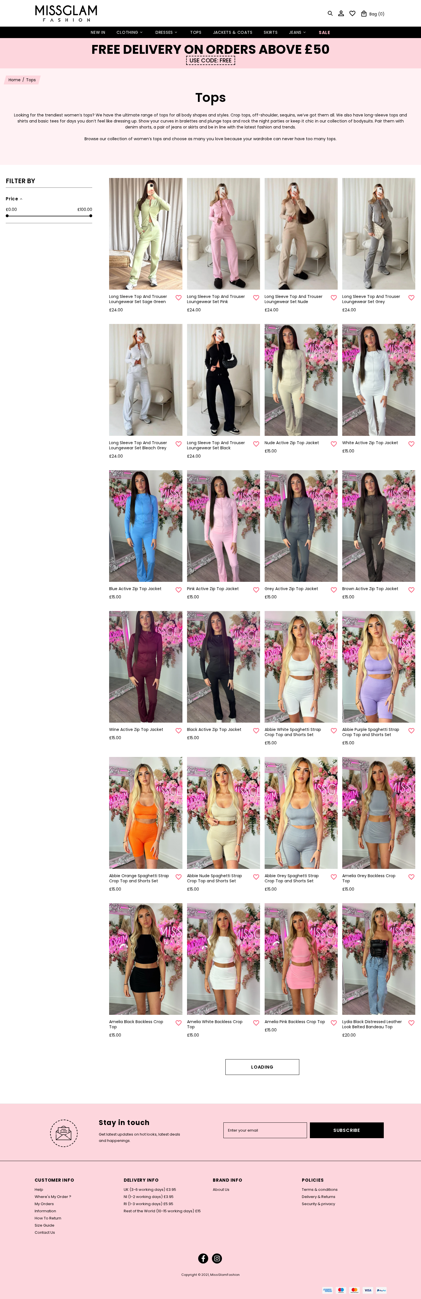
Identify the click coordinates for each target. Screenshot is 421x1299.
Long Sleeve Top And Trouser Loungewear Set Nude (293, 299)
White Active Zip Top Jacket (370, 442)
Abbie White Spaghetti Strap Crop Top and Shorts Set (293, 732)
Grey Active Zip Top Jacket (291, 588)
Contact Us (45, 1232)
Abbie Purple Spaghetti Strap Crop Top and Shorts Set (370, 732)
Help (39, 1189)
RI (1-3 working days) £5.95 (148, 1204)
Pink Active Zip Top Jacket (213, 588)
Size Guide (44, 1225)
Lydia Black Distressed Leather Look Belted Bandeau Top (372, 1024)
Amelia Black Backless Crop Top (136, 1024)
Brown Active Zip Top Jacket (370, 588)
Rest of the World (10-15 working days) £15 (162, 1211)
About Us (221, 1189)
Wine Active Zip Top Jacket (136, 729)
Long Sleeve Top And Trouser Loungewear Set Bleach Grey (138, 445)
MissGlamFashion (66, 13)
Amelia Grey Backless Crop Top (369, 878)
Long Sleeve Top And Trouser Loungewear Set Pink (216, 299)
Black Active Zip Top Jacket (214, 729)
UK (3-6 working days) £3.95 (150, 1189)
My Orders (44, 1204)
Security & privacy (318, 1204)
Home (15, 80)
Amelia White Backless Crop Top (215, 1024)
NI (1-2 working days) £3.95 (149, 1196)
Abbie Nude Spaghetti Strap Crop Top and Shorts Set (214, 878)
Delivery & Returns (318, 1196)
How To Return (48, 1218)
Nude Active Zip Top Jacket (292, 442)
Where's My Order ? (53, 1196)
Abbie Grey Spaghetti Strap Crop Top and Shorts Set (292, 878)
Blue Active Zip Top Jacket (135, 588)
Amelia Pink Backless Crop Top (295, 1021)
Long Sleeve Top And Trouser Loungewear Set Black (216, 445)
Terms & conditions (320, 1189)
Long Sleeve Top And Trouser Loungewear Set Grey (371, 299)
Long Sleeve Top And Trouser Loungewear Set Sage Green (138, 299)
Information (45, 1211)
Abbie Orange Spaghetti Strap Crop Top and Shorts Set (139, 878)
